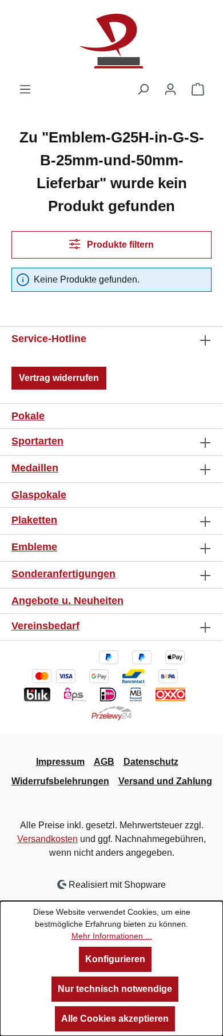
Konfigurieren (115, 959)
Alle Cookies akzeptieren (115, 1018)
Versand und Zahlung (165, 781)
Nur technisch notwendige (115, 989)
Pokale (28, 416)
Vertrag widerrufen (59, 378)
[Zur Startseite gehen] (111, 41)
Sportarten (37, 441)
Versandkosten (47, 839)
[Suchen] (143, 89)
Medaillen (34, 468)
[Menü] (25, 89)
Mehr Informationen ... (111, 935)
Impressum (60, 762)
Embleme (34, 547)
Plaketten (34, 520)
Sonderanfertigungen (63, 573)
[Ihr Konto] (170, 89)
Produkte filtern (119, 244)
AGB (104, 762)
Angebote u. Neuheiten (67, 600)
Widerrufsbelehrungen (60, 781)
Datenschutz (151, 762)
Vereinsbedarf (45, 626)
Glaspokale (38, 495)
